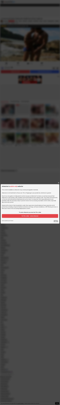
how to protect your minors (7, 220)
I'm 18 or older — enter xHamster (30, 216)
